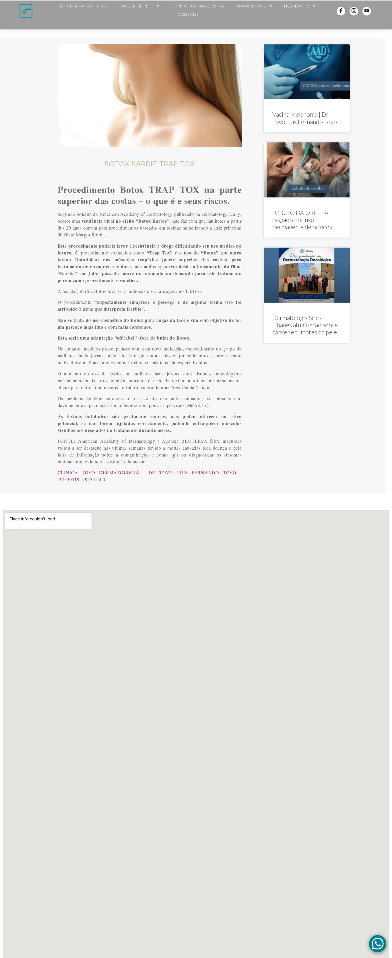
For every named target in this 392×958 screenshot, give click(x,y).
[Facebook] (341, 11)
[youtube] (366, 11)
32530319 (69, 479)
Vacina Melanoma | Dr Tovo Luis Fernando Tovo (304, 118)
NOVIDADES (296, 5)
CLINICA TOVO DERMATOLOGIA (98, 472)
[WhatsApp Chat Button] (377, 943)
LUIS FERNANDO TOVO (83, 5)
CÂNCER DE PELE (136, 5)
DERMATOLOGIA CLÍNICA (197, 5)
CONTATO (188, 14)
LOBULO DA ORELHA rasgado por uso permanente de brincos (302, 219)
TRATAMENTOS (250, 5)
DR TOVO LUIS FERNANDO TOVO (192, 472)
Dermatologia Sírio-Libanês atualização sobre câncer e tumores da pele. (305, 325)
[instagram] (354, 11)
